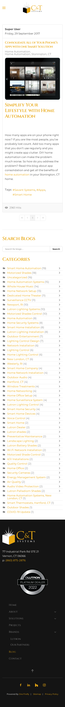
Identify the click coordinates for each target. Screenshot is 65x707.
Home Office (15, 468)
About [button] (13, 611)
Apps (41, 189)
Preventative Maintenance (24, 436)
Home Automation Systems (25, 281)
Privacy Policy (51, 694)
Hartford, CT (15, 381)
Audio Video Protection (23, 486)
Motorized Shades (19, 272)
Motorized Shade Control (24, 454)
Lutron (15, 639)
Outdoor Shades (18, 507)
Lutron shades (16, 431)
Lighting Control (18, 350)
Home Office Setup (19, 395)
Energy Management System (26, 477)
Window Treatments (21, 386)
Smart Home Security (21, 409)
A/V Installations (18, 459)
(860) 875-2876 (16, 560)
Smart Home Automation (24, 268)
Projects (15, 625)
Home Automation (17, 51)
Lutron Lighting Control (23, 404)
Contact (15, 658)
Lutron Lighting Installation (25, 331)
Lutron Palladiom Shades (24, 490)
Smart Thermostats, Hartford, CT (28, 502)
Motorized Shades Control (24, 313)
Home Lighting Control (22, 354)
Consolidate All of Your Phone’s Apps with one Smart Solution (31, 44)
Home (13, 605)
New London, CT (18, 359)
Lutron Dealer (16, 427)
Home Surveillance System (25, 400)
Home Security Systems (22, 322)
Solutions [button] (16, 618)
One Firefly (24, 694)
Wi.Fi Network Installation (24, 450)
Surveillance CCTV (19, 300)
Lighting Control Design (23, 341)
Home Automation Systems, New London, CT (29, 497)
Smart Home (23, 194)
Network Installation (20, 345)
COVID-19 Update (18, 511)
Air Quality (14, 481)
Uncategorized (17, 277)
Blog (12, 652)
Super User (12, 29)
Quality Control (17, 463)
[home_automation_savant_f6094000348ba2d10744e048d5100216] (32, 79)
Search (56, 249)
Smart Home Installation (23, 327)
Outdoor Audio (17, 377)
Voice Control (16, 418)
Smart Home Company (22, 368)
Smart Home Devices (21, 413)
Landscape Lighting (20, 441)
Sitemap (37, 694)
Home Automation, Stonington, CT (28, 54)
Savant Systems (25, 189)
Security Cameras (18, 472)
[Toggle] (60, 268)
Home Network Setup (21, 291)
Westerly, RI (15, 363)
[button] (4, 8)
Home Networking (19, 391)
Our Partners (19, 645)
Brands (14, 632)
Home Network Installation (25, 372)
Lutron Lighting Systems (23, 309)
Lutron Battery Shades (22, 445)
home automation (17, 174)
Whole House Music (20, 286)
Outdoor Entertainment (23, 336)
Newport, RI (15, 304)
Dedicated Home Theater (24, 295)
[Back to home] (32, 8)
